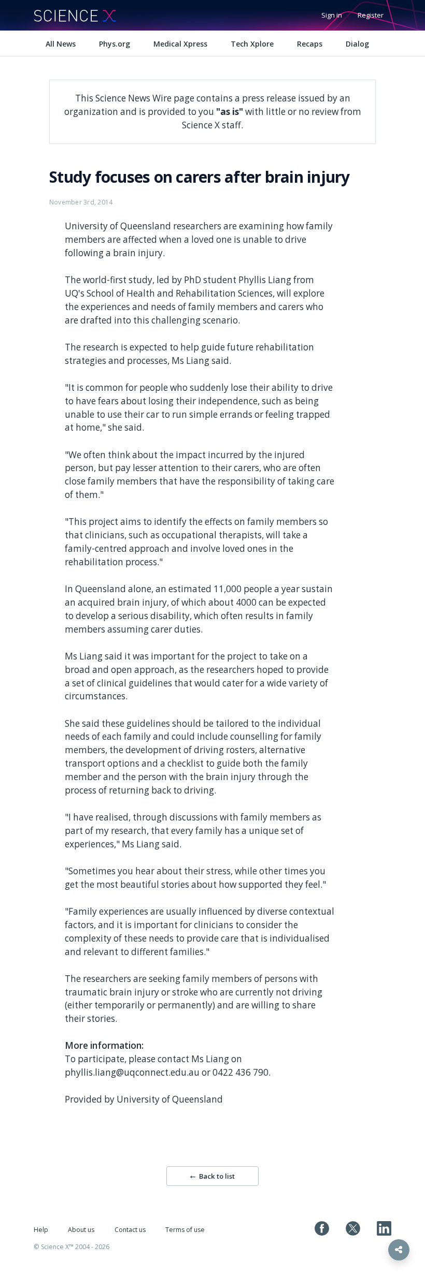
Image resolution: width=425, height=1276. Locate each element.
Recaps (309, 44)
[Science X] (75, 15)
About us (81, 1229)
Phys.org (114, 44)
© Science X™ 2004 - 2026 (71, 1246)
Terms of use (185, 1229)
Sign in (331, 15)
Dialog (357, 44)
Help (41, 1229)
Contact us (130, 1229)
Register (371, 15)
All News (61, 44)
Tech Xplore (252, 44)
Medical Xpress (180, 44)
